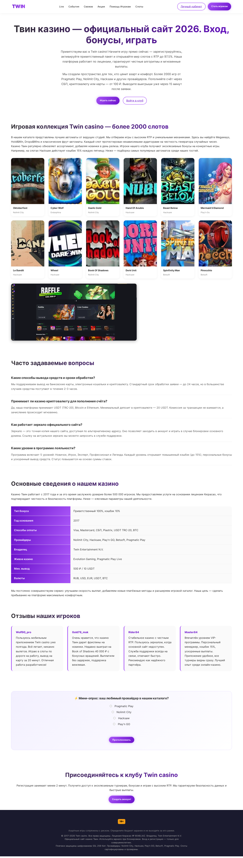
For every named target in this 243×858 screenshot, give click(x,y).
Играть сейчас (108, 100)
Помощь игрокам (120, 6)
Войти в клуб (134, 100)
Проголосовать (121, 740)
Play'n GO (123, 724)
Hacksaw (123, 718)
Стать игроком (219, 6)
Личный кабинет (191, 6)
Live (61, 6)
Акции (101, 6)
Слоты (139, 6)
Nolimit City (123, 712)
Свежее (88, 6)
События (73, 6)
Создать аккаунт (121, 799)
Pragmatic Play (123, 706)
